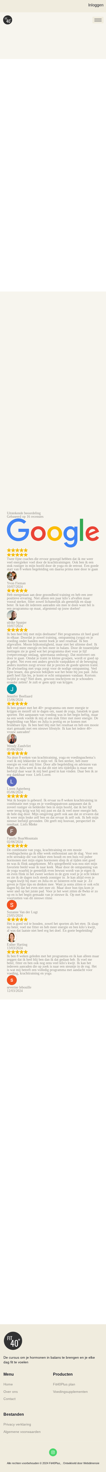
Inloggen (96, 5)
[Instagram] (53, 1452)
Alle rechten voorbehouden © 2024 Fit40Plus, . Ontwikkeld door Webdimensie (53, 1463)
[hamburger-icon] (98, 20)
